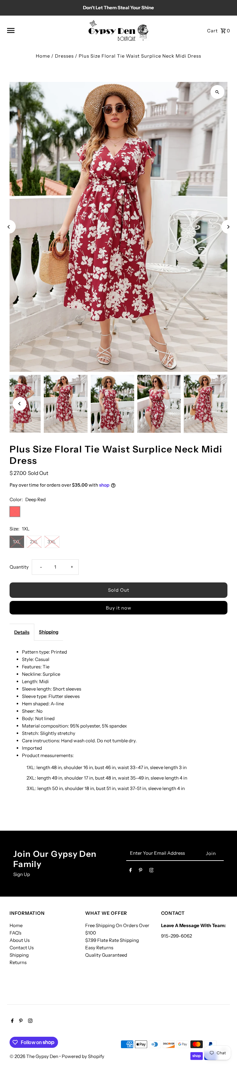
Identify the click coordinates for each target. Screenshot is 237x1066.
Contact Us (22, 947)
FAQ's (15, 933)
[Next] (228, 227)
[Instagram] (151, 871)
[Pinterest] (140, 871)
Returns (18, 962)
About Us (20, 940)
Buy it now (118, 608)
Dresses (64, 56)
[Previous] (9, 227)
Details (21, 632)
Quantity (19, 567)
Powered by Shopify (83, 1056)
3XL (52, 542)
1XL (17, 542)
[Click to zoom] (217, 92)
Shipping (48, 632)
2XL (34, 542)
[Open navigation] (45, 30)
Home (43, 56)
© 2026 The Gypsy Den (34, 1056)
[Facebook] (130, 871)
